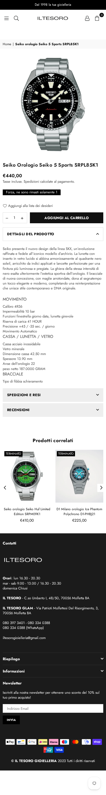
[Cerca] (16, 18)
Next (101, 488)
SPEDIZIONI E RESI (23, 394)
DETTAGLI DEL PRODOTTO (30, 234)
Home (7, 44)
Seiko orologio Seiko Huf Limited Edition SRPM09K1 (27, 511)
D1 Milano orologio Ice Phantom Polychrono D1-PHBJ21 (79, 511)
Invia (11, 720)
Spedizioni (31, 181)
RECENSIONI (18, 409)
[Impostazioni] (87, 18)
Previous (5, 488)
